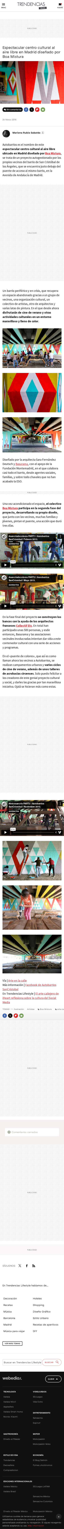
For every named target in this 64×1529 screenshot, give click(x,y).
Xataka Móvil (9, 1401)
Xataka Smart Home (13, 1411)
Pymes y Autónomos (42, 1465)
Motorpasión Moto (41, 1444)
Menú (3, 7)
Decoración (10, 1298)
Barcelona (9, 1318)
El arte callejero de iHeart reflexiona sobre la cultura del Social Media (30, 998)
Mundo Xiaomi (10, 1416)
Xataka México (10, 1486)
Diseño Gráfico (41, 1311)
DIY (35, 1331)
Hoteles (37, 1298)
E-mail (43, 109)
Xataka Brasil (9, 1491)
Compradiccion (10, 1470)
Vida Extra (38, 1401)
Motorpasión (39, 1439)
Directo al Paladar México (15, 1511)
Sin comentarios (14, 109)
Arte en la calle (17, 980)
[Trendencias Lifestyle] (32, 5)
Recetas (8, 1305)
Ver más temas (12, 1343)
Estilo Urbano (41, 1318)
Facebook (26, 109)
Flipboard (37, 109)
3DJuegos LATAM (41, 1486)
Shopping (38, 1305)
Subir (51, 1379)
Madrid (7, 1324)
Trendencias (9, 1460)
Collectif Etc (24, 625)
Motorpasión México (42, 1511)
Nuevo (60, 7)
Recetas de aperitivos (45, 1324)
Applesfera (8, 1406)
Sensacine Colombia (43, 1501)
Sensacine (38, 1418)
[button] (27, 132)
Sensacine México (41, 1496)
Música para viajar (14, 1331)
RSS (33, 1265)
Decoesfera (8, 1465)
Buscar (49, 1362)
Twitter (32, 109)
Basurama (22, 464)
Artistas (30, 1009)
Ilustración (19, 1009)
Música (7, 1311)
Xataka (6, 1396)
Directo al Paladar (11, 1439)
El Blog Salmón (40, 1460)
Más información (36, 1525)
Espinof (36, 1423)
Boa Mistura (53, 153)
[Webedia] (12, 1380)
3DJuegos (37, 1396)
